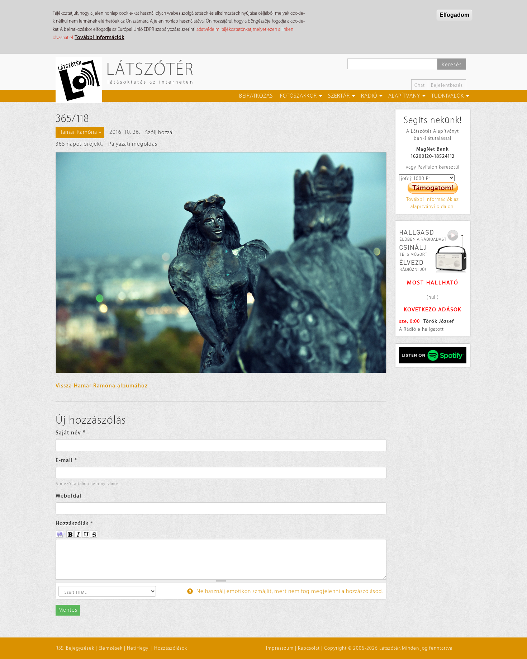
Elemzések (111, 648)
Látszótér (150, 68)
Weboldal (68, 496)
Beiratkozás (256, 96)
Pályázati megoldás (132, 144)
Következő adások (432, 310)
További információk (99, 37)
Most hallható (433, 283)
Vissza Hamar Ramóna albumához (102, 386)
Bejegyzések (80, 648)
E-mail (66, 460)
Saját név (71, 433)
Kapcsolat (309, 648)
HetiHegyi (138, 648)
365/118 (72, 118)
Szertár (339, 96)
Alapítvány (404, 96)
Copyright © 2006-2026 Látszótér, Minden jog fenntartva (388, 648)
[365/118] (221, 262)
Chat (419, 85)
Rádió (369, 96)
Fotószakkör (298, 96)
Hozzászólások (170, 648)
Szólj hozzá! (159, 133)
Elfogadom (454, 15)
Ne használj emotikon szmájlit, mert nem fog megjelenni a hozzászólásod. (289, 591)
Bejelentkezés (447, 85)
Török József (438, 321)
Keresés (452, 65)
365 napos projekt (79, 144)
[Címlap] (82, 80)
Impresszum (280, 648)
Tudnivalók (447, 96)
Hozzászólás (74, 524)
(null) (433, 297)
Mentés (67, 610)
